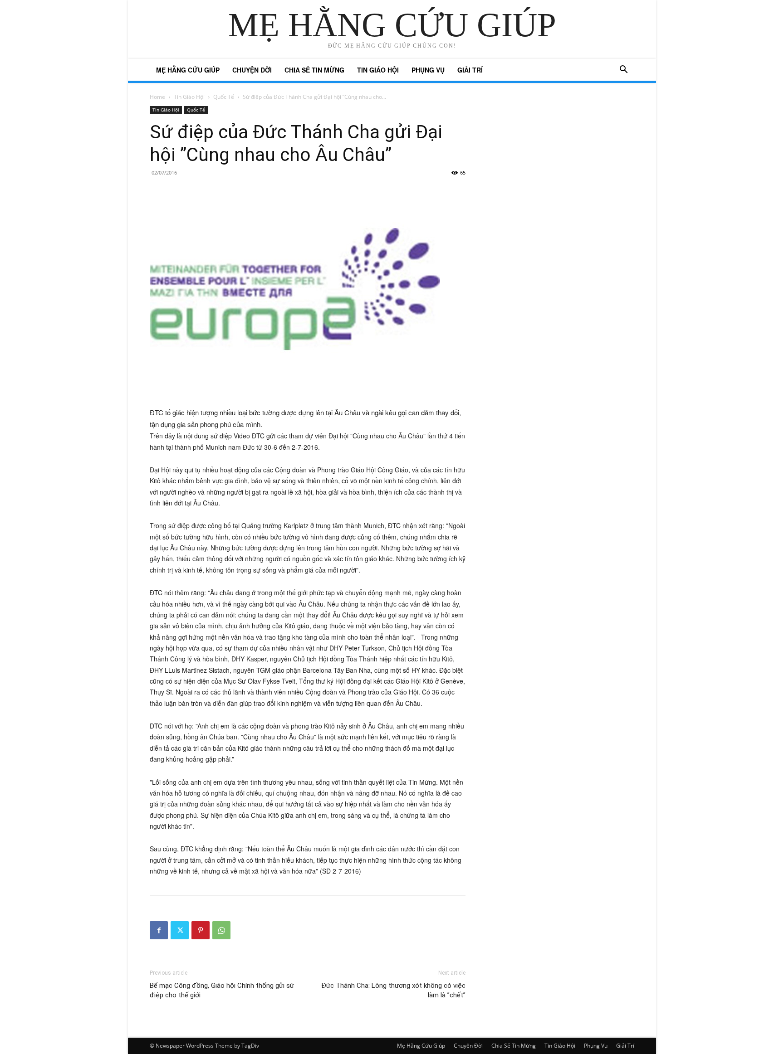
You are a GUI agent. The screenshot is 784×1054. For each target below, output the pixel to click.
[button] (623, 70)
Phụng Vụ (428, 69)
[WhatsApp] (221, 930)
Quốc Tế (223, 97)
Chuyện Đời (252, 69)
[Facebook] (159, 930)
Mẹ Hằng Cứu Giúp (188, 69)
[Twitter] (180, 930)
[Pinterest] (200, 930)
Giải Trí (470, 69)
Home (157, 97)
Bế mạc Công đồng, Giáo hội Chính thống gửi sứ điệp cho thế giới (222, 990)
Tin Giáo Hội (378, 69)
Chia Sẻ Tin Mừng (314, 69)
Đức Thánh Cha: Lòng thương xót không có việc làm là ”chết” (393, 990)
